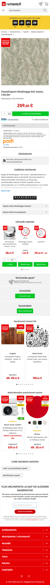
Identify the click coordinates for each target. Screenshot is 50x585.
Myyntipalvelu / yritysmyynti (16, 536)
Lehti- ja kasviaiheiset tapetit (15, 468)
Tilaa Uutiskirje (25, 511)
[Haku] (45, 10)
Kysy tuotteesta (25, 311)
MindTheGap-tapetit (11, 475)
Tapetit (26, 32)
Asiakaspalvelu (9, 529)
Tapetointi (41, 242)
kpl (12, 260)
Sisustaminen (15, 32)
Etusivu (4, 32)
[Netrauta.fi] (11, 4)
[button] (3, 10)
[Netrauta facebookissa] (22, 576)
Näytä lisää (5, 191)
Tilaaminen (7, 550)
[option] (29, 422)
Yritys (5, 556)
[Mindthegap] (25, 198)
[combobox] (27, 10)
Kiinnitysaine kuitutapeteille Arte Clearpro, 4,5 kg (9, 244)
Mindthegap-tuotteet (17, 206)
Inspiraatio (7, 569)
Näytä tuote (25, 264)
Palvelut (6, 563)
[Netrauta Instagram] (29, 576)
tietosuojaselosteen (32, 520)
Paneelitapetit (7, 34)
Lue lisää (6, 145)
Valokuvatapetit (37, 32)
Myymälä (6, 543)
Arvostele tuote (25, 296)
